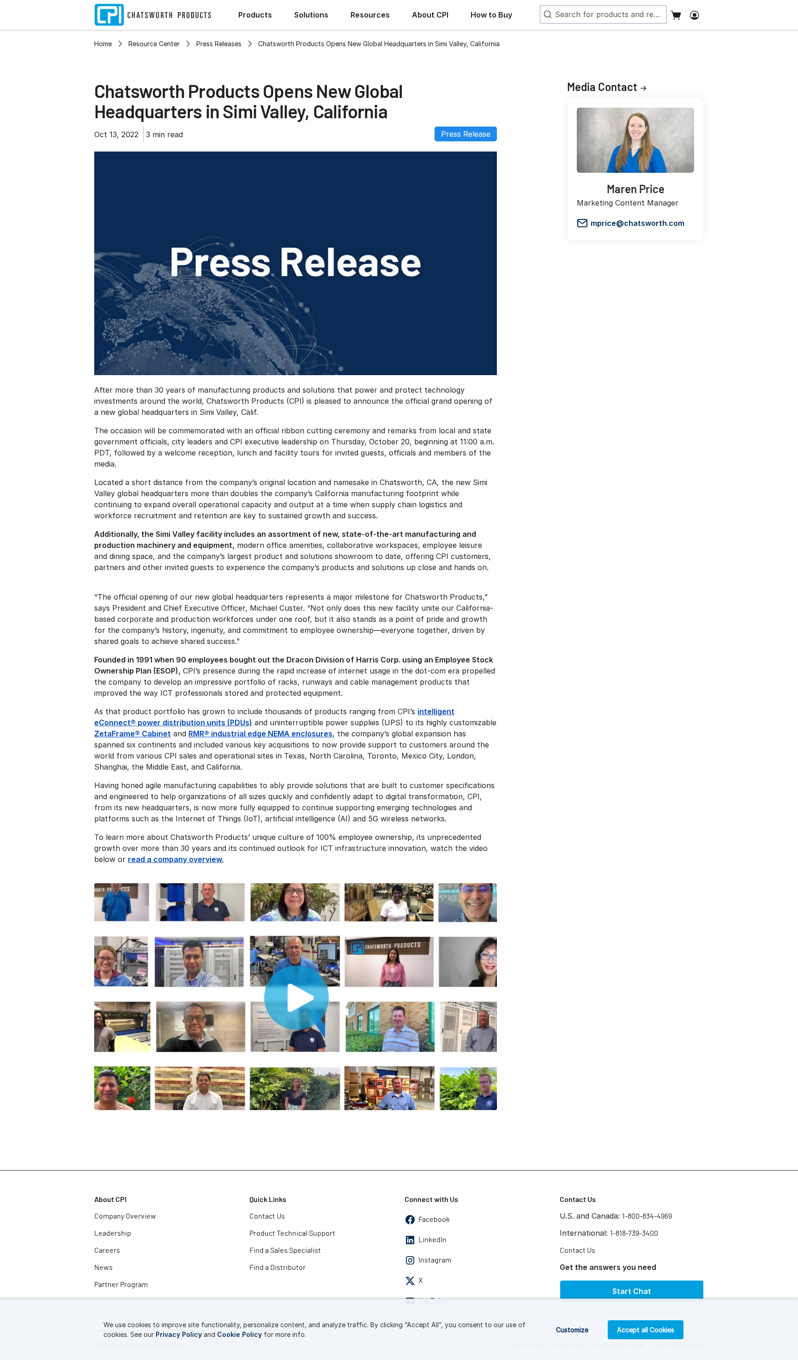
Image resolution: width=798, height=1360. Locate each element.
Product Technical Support (292, 1233)
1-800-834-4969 (647, 1216)
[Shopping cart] (676, 14)
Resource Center (154, 44)
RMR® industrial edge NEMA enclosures (260, 733)
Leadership (112, 1233)
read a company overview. (176, 859)
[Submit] (546, 14)
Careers (107, 1250)
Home (103, 44)
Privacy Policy (179, 1334)
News (103, 1267)
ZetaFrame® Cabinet (132, 733)
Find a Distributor (277, 1267)
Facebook (434, 1219)
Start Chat (631, 1291)
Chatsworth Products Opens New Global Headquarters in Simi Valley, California (379, 44)
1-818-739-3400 (634, 1233)
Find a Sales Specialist (285, 1250)
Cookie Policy (239, 1334)
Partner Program (121, 1284)
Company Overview (125, 1216)
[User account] (694, 14)
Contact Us (267, 1216)
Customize (572, 1330)
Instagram (434, 1260)
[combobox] (603, 14)
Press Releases (219, 44)
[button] (262, 15)
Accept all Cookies (645, 1330)
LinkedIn (432, 1240)
